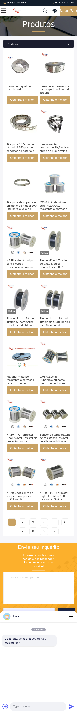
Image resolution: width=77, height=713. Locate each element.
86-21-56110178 (64, 2)
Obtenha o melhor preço (22, 101)
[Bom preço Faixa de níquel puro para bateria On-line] (22, 66)
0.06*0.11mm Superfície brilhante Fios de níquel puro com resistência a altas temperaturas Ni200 (54, 383)
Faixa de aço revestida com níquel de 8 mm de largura (55, 89)
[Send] (71, 706)
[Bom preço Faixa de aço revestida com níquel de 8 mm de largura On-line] (55, 66)
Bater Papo (68, 10)
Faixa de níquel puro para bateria (20, 87)
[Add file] (5, 706)
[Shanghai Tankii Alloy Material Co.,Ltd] (17, 11)
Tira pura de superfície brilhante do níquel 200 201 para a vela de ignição (22, 207)
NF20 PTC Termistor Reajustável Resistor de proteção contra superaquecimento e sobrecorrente (22, 441)
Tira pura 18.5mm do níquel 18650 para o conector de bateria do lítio (21, 149)
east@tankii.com (16, 2)
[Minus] (71, 616)
